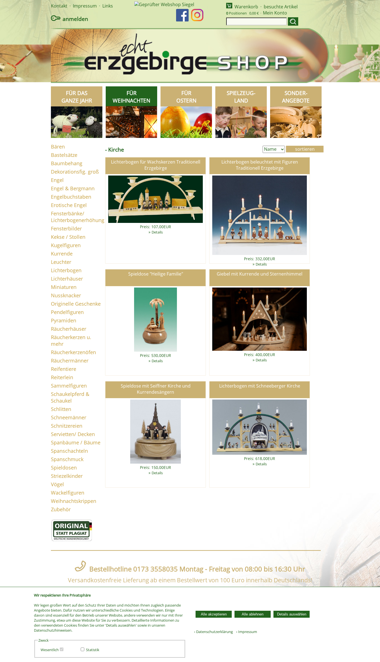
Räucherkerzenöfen (73, 352)
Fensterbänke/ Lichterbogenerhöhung (77, 216)
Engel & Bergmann (73, 188)
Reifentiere (63, 369)
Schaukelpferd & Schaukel (70, 397)
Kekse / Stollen (68, 236)
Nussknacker (66, 295)
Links (107, 6)
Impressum (85, 6)
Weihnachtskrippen (73, 501)
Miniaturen (64, 287)
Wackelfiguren (67, 492)
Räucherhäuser (68, 328)
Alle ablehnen (252, 614)
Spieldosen (64, 467)
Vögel (57, 484)
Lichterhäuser (67, 278)
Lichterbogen (66, 270)
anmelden (75, 19)
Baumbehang (66, 163)
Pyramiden (63, 320)
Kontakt (59, 6)
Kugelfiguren (66, 245)
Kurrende (62, 253)
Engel (57, 180)
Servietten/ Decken (73, 434)
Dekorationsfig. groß (75, 171)
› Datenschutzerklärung (213, 631)
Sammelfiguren (69, 385)
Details (157, 232)
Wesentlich (50, 649)
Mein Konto (275, 13)
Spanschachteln (69, 450)
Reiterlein (62, 377)
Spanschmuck (67, 459)
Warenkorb (246, 7)
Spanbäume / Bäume (75, 442)
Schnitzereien (66, 425)
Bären (58, 146)
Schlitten (61, 409)
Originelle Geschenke (76, 303)
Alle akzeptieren (214, 614)
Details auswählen (291, 614)
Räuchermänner (69, 360)
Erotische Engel (69, 205)
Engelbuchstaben (71, 196)
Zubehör (61, 509)
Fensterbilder (66, 228)
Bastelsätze (64, 155)
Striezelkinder (67, 476)
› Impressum (245, 631)
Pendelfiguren (67, 312)
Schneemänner (68, 417)
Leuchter (61, 262)
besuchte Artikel (281, 7)
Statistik (92, 649)
